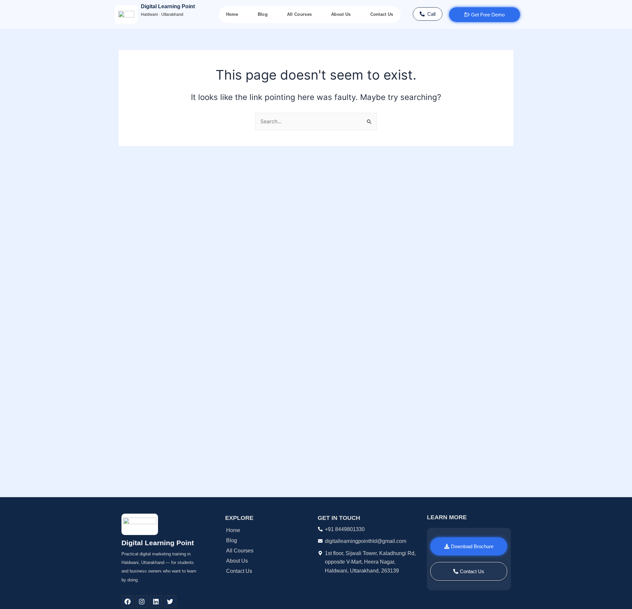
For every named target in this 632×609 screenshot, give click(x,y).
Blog (263, 14)
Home (232, 14)
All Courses (299, 14)
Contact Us (381, 14)
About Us (341, 14)
